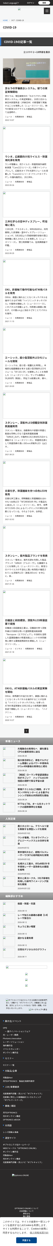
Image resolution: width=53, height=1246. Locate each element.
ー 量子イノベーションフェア (16, 1031)
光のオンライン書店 (11, 1116)
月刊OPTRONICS (10, 1112)
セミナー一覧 (8, 1065)
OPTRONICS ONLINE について (26, 1208)
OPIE (5, 1027)
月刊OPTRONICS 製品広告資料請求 (18, 1081)
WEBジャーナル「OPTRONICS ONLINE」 (20, 1148)
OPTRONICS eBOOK (11, 1119)
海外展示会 (8, 1045)
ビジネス (18, 648)
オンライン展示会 (10, 1052)
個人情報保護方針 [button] (39, 1232)
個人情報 (26, 1216)
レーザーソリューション (13, 1041)
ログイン (30, 2)
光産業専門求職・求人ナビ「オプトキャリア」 (23, 1093)
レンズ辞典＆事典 (10, 1132)
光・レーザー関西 (10, 1034)
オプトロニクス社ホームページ (16, 1144)
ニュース (8, 116)
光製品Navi (8, 1077)
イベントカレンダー (11, 1049)
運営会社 (26, 1213)
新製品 (29, 116)
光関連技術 (19, 116)
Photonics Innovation (12, 1038)
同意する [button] (26, 1240)
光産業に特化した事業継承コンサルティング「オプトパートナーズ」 (22, 1098)
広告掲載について (26, 1211)
